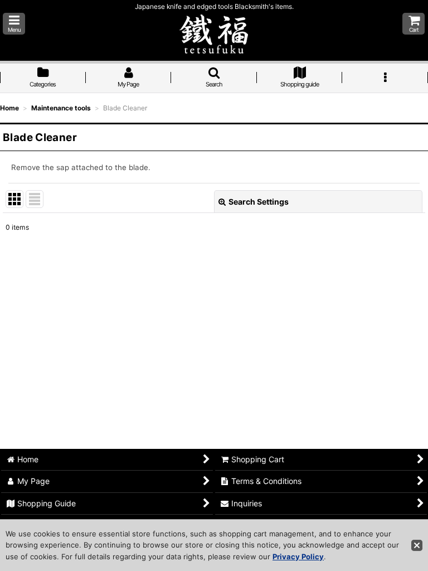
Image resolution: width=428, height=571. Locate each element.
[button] (14, 24)
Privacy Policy (298, 556)
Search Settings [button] (258, 201)
